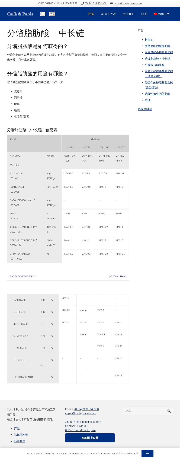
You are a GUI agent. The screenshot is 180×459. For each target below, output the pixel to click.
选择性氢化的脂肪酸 (157, 93)
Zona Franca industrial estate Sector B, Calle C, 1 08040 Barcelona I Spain (83, 426)
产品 (17, 428)
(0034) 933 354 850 (86, 409)
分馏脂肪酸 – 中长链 (158, 58)
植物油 (149, 39)
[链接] (21, 14)
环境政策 (19, 441)
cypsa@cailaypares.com (80, 413)
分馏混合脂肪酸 (155, 65)
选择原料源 (145, 109)
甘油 (147, 100)
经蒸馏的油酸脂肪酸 (157, 46)
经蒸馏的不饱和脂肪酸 (159, 52)
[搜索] (169, 411)
